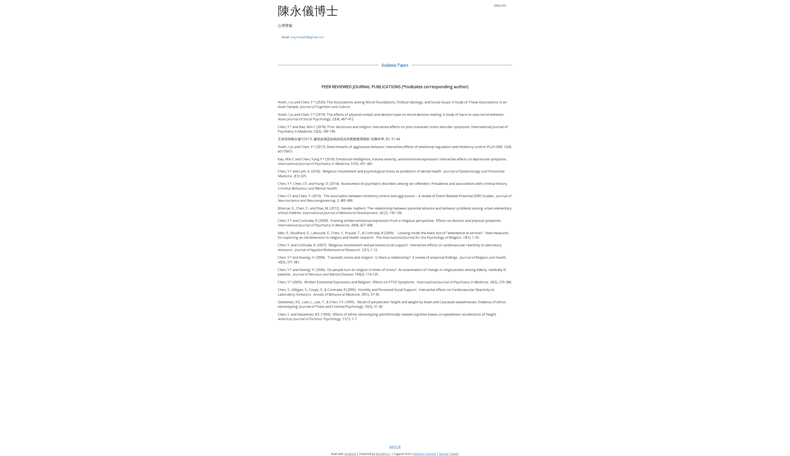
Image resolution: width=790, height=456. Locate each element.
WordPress (383, 454)
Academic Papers (395, 65)
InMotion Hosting (424, 454)
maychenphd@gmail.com (307, 37)
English (500, 5)
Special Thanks (449, 454)
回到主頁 (395, 447)
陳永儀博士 (308, 10)
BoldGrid (350, 454)
